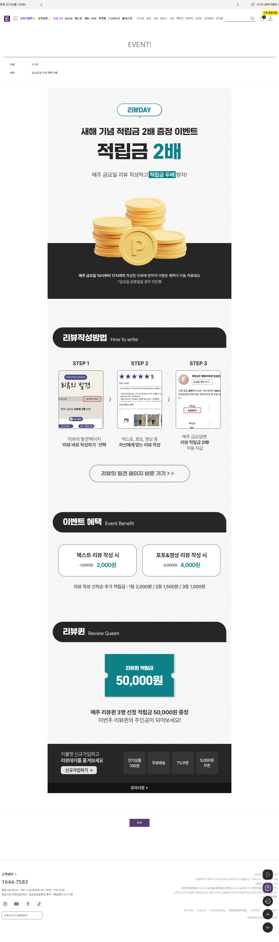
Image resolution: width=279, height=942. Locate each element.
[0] (262, 18)
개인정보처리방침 (238, 910)
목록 (139, 823)
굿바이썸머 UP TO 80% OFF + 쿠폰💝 (140, 4)
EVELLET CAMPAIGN (15, 915)
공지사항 (188, 910)
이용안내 (201, 910)
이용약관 (254, 910)
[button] (238, 4)
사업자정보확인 (217, 910)
